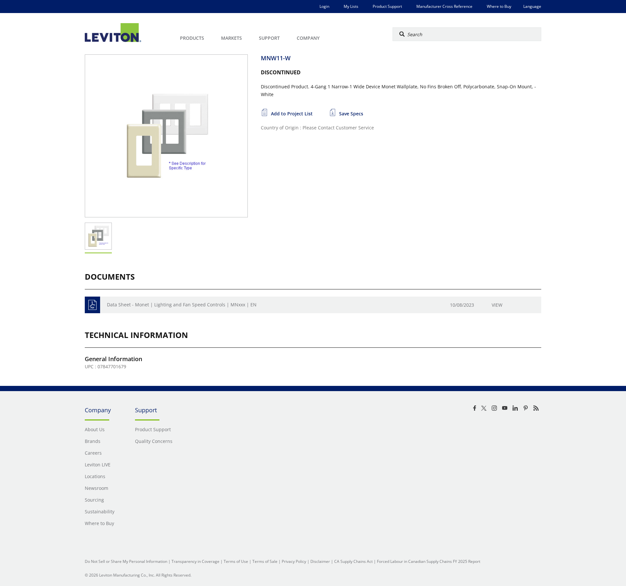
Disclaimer (320, 561)
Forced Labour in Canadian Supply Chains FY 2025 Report (428, 561)
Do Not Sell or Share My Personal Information (126, 561)
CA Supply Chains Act (353, 561)
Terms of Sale (264, 561)
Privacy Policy (294, 561)
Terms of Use (236, 561)
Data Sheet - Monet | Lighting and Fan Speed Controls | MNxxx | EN (182, 304)
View (497, 305)
